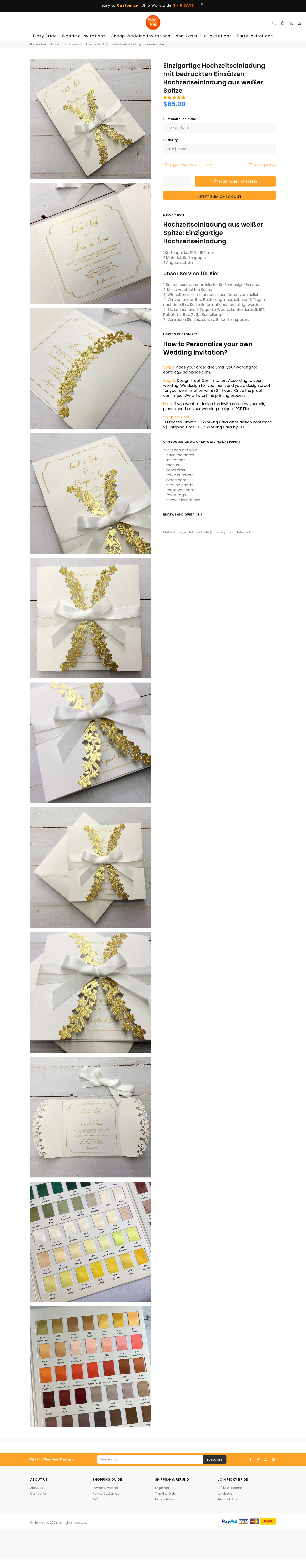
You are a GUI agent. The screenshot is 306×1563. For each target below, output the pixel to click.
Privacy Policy (227, 1499)
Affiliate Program (230, 1488)
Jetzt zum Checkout (220, 196)
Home (34, 44)
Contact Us (38, 1493)
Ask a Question (265, 165)
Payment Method (105, 1488)
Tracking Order (166, 1493)
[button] (174, 97)
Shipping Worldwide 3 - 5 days (190, 165)
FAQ (95, 1499)
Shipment (162, 1488)
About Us (36, 1488)
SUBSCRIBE (214, 1460)
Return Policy (164, 1499)
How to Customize (106, 1493)
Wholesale (225, 1493)
